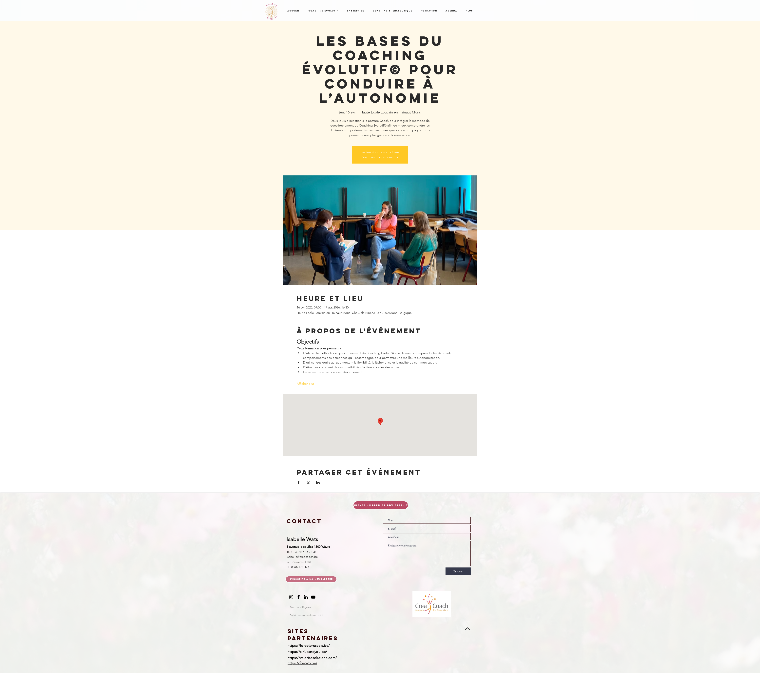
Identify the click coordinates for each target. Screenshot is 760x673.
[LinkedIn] (306, 597)
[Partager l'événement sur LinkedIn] (318, 482)
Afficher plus (305, 384)
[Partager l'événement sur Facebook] (298, 482)
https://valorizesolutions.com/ (312, 658)
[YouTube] (313, 597)
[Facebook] (298, 597)
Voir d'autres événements (380, 157)
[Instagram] (291, 597)
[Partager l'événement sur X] (308, 482)
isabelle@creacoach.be (302, 557)
